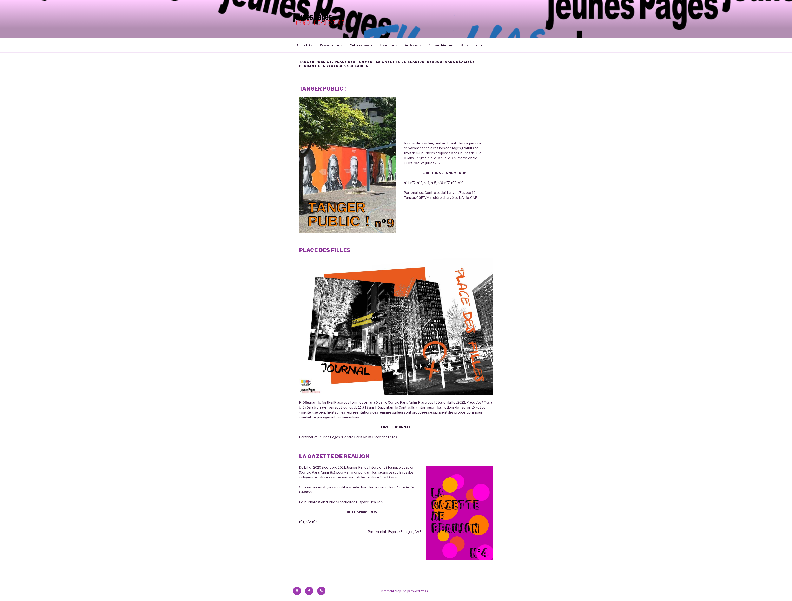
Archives (411, 45)
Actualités (304, 45)
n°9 (460, 183)
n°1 (406, 183)
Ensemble (387, 45)
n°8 (454, 183)
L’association (329, 45)
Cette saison (359, 45)
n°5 (433, 183)
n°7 (447, 183)
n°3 (419, 183)
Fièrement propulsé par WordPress (404, 591)
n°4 (426, 183)
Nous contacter (472, 45)
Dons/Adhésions (441, 45)
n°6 (440, 183)
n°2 (413, 183)
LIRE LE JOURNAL (396, 427)
